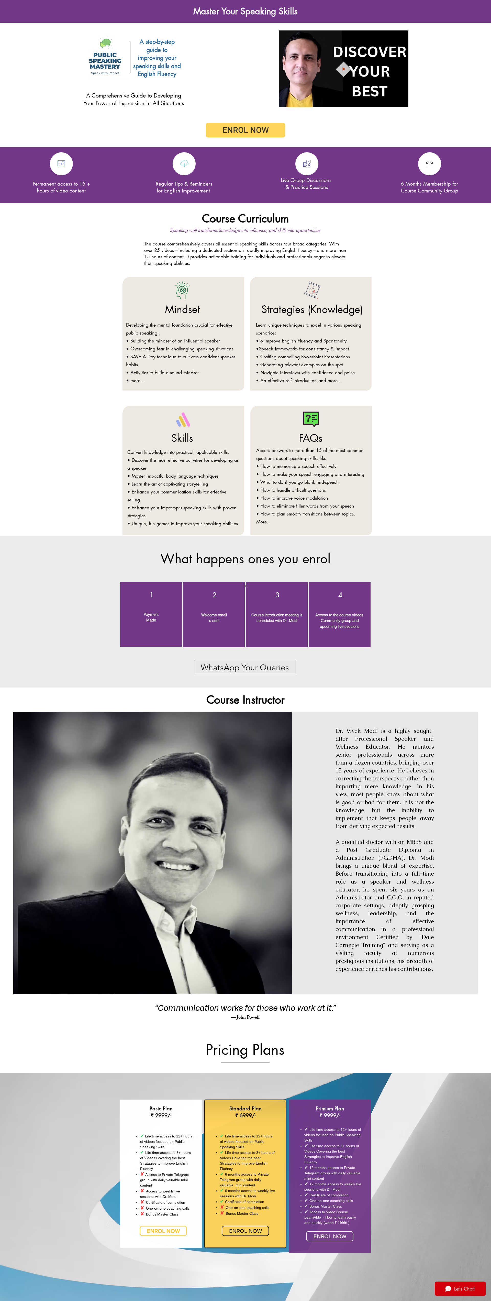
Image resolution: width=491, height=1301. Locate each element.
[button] (401, 101)
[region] (151, 614)
